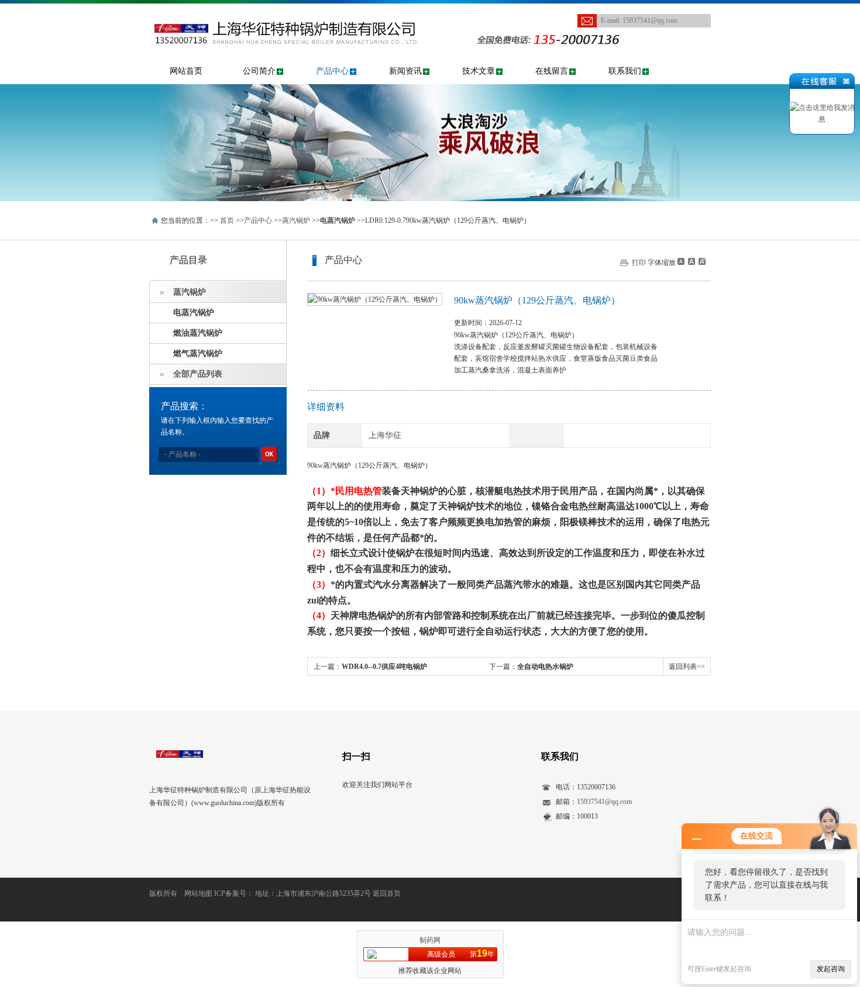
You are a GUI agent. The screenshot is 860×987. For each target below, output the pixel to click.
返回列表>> (687, 666)
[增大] (700, 261)
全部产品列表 (197, 374)
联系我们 (624, 71)
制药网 (430, 940)
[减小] (680, 261)
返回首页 (387, 893)
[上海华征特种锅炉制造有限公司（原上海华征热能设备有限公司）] (304, 9)
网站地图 (198, 893)
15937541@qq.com (649, 20)
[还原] (690, 261)
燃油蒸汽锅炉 (197, 333)
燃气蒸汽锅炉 (197, 353)
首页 (227, 220)
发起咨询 (831, 969)
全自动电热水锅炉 (545, 666)
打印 (639, 262)
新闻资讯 (405, 71)
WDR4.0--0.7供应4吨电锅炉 (384, 666)
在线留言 (551, 71)
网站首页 (186, 71)
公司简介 (259, 71)
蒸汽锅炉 (296, 220)
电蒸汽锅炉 (193, 312)
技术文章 (478, 71)
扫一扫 (356, 756)
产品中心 (332, 71)
